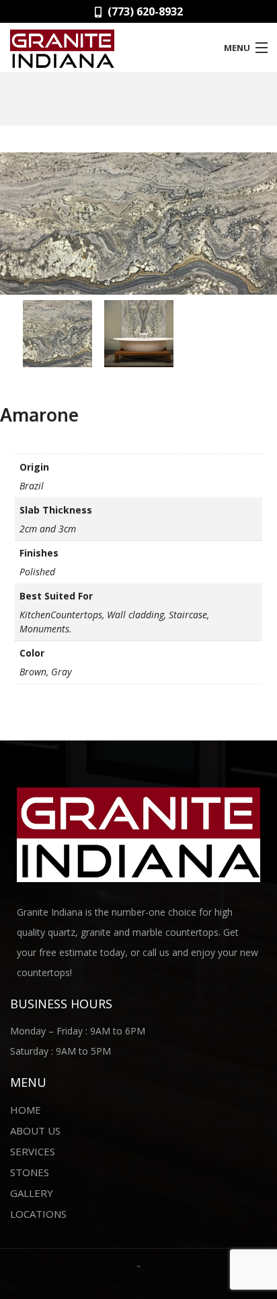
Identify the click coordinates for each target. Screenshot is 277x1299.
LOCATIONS (38, 1213)
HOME (25, 1109)
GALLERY (31, 1193)
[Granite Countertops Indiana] (104, 46)
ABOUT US (35, 1130)
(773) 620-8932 (144, 11)
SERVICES (32, 1151)
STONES (29, 1172)
